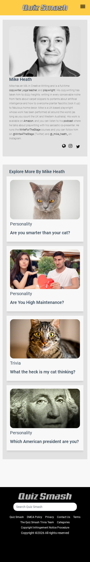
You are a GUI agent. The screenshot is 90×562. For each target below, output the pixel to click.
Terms (76, 517)
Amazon (28, 120)
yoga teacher (29, 90)
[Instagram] (69, 146)
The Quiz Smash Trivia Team (37, 522)
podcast (68, 120)
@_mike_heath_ (59, 134)
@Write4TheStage (23, 134)
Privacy (49, 517)
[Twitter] (77, 146)
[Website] (63, 146)
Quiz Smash (17, 517)
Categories (63, 522)
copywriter (15, 90)
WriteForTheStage (29, 129)
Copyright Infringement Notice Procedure (45, 527)
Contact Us (63, 517)
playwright (49, 90)
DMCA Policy (34, 517)
